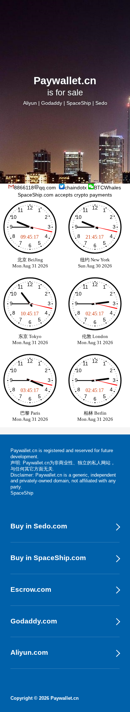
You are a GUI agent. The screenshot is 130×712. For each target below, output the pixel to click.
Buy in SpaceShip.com (48, 558)
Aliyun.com (29, 652)
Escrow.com (30, 589)
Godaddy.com (33, 621)
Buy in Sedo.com (38, 526)
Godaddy (51, 103)
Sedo (101, 103)
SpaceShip (78, 103)
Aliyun (30, 103)
